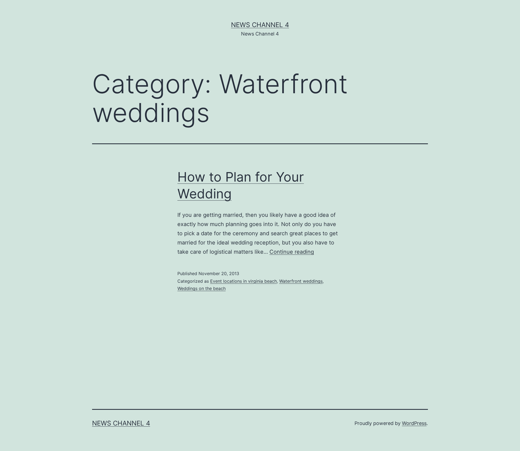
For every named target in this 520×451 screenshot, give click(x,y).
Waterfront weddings (301, 281)
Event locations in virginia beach (243, 281)
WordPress (414, 423)
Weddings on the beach (201, 288)
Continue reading (291, 252)
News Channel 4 (260, 25)
